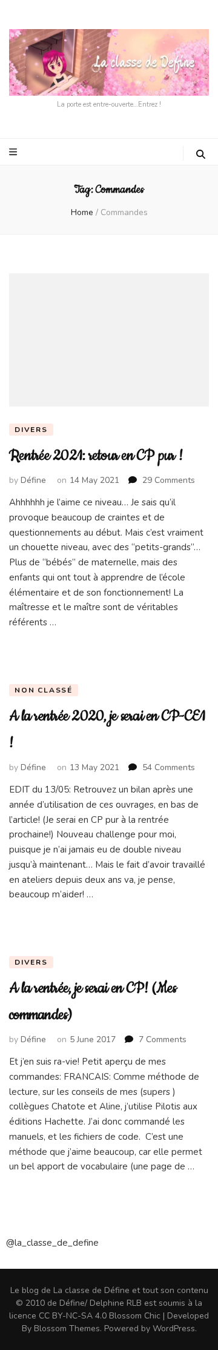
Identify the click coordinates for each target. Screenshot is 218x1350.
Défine (33, 480)
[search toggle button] (200, 154)
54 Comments (168, 767)
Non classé (44, 690)
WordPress (174, 1328)
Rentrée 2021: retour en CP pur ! (95, 455)
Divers (31, 429)
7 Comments (163, 1039)
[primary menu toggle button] (14, 152)
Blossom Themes (67, 1328)
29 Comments (168, 480)
